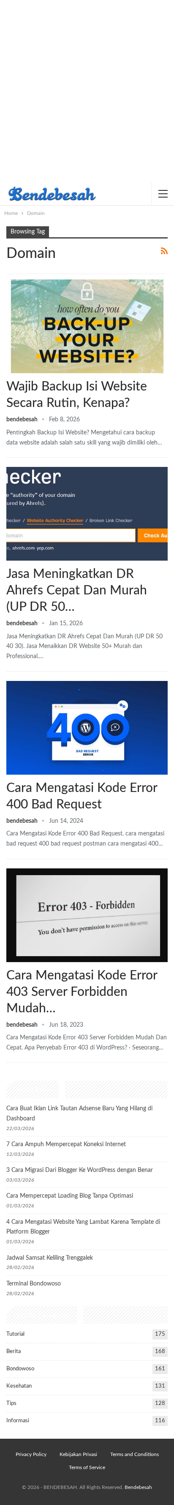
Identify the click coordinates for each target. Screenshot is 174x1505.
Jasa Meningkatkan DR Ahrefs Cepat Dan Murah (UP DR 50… (76, 590)
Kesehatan (19, 1386)
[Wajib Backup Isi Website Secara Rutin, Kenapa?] (87, 326)
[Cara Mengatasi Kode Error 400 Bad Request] (87, 728)
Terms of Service (87, 1467)
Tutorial (15, 1334)
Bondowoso (20, 1369)
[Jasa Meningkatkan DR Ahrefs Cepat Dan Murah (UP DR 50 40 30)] (87, 514)
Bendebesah (138, 1487)
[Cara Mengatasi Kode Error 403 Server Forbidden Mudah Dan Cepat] (87, 915)
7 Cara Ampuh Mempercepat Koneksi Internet (66, 1144)
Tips (11, 1403)
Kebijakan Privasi (78, 1454)
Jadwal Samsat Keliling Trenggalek (49, 1258)
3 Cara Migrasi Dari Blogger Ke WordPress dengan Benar (79, 1170)
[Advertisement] (87, 91)
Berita (13, 1351)
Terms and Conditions (134, 1454)
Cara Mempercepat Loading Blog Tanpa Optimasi (69, 1196)
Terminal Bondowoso (33, 1284)
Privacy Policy (31, 1454)
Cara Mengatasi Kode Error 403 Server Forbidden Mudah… (81, 992)
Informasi (17, 1421)
